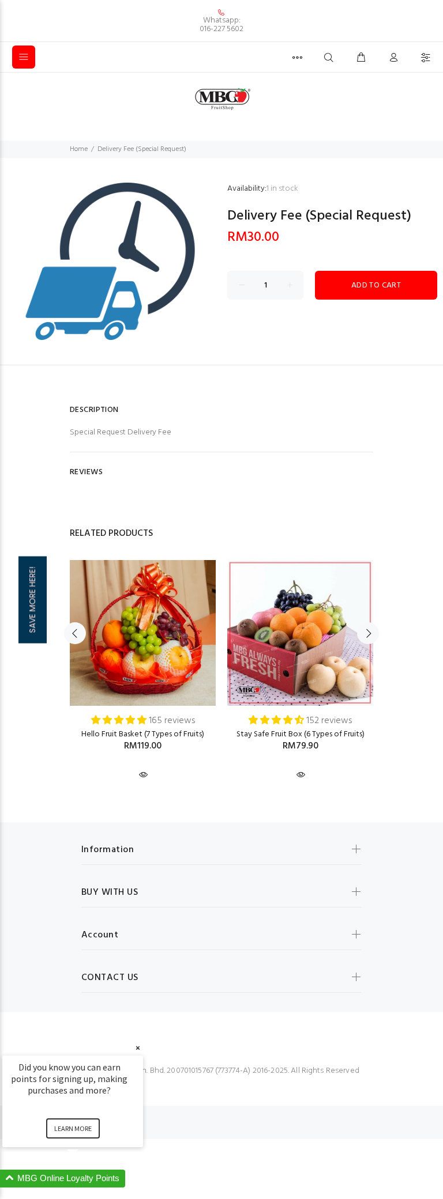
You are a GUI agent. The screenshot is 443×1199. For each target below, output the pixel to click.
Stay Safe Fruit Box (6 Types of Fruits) (300, 734)
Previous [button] (75, 633)
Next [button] (368, 633)
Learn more (73, 1128)
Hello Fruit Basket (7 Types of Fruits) (142, 734)
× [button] (138, 1047)
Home (79, 149)
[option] (143, 659)
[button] (86, 1178)
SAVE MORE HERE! (32, 599)
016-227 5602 (221, 29)
